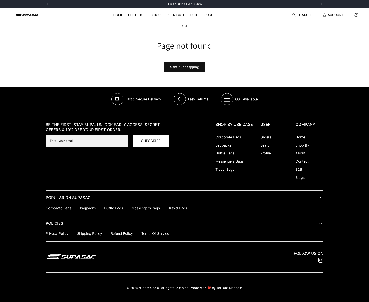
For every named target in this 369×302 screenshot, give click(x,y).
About (300, 153)
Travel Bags (224, 169)
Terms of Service (155, 233)
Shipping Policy (89, 233)
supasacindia (149, 288)
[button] (137, 15)
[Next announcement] (322, 4)
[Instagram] (320, 260)
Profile (265, 153)
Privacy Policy (57, 233)
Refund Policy (122, 233)
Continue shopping (184, 67)
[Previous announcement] (47, 4)
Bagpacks (223, 145)
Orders (265, 137)
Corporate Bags (228, 137)
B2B (299, 169)
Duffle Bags (224, 153)
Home (300, 137)
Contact (302, 161)
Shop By (302, 145)
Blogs (300, 177)
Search (265, 145)
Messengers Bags (229, 161)
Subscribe (151, 141)
